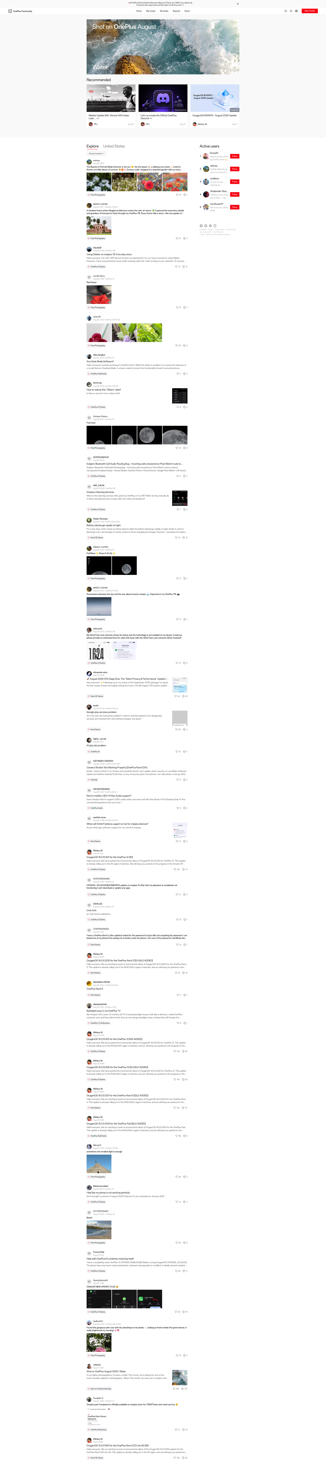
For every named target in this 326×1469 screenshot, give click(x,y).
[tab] (92, 146)
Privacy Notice (220, 229)
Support (211, 229)
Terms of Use (231, 229)
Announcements (128, 110)
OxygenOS (234, 110)
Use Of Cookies (218, 232)
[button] (296, 11)
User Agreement (205, 232)
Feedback (203, 229)
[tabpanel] (137, 807)
